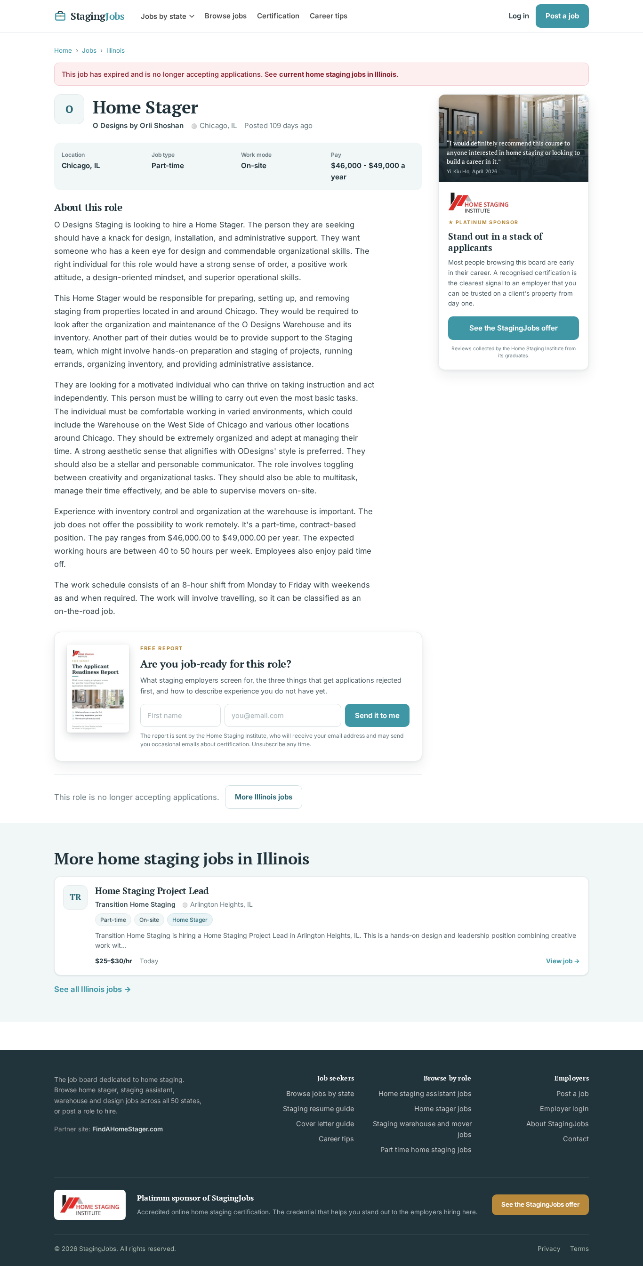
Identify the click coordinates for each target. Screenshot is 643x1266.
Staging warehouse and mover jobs (422, 1129)
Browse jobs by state (320, 1093)
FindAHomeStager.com (127, 1129)
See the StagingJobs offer (513, 327)
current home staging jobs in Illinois (337, 74)
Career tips (328, 15)
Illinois (115, 50)
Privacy (549, 1248)
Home (63, 50)
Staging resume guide (318, 1109)
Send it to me (377, 715)
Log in (519, 15)
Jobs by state (163, 16)
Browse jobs (226, 15)
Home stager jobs (442, 1109)
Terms (579, 1248)
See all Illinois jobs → (92, 989)
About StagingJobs (557, 1124)
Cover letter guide (325, 1124)
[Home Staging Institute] (90, 1204)
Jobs (89, 50)
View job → (563, 961)
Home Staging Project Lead (152, 890)
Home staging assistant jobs (424, 1093)
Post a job (562, 15)
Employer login (564, 1109)
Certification (278, 15)
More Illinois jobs (263, 796)
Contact (576, 1139)
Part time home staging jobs (425, 1149)
